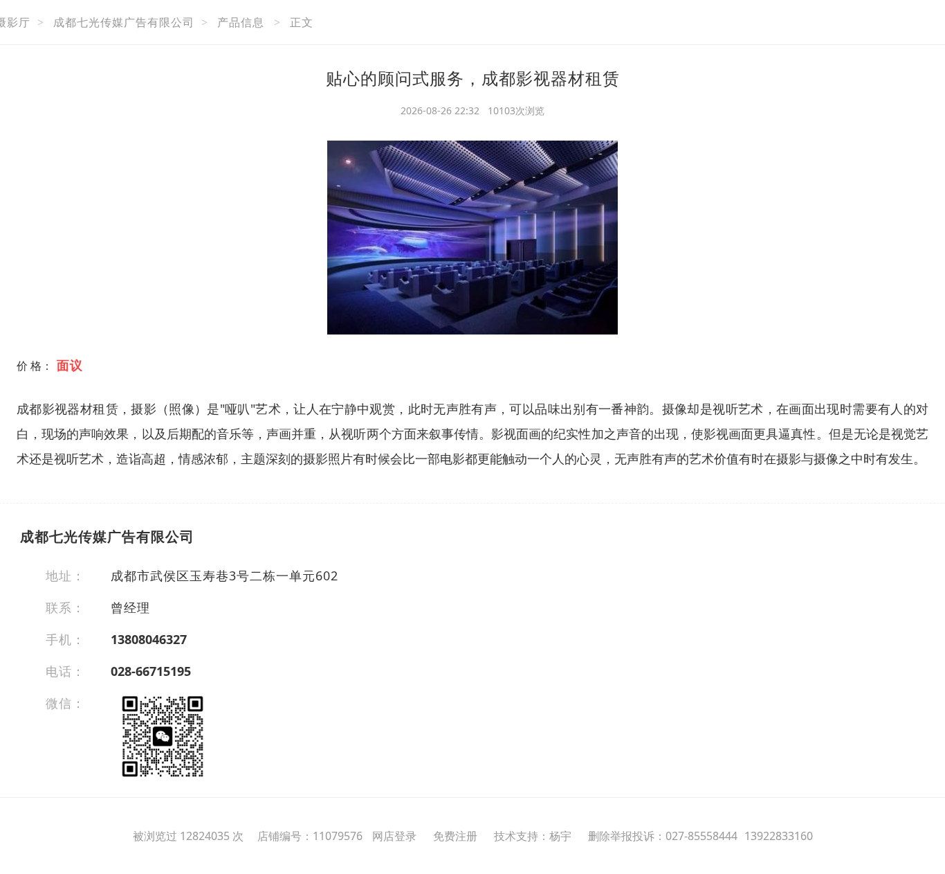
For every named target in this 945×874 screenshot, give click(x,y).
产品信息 (240, 22)
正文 (301, 22)
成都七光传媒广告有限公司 (123, 22)
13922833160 (778, 836)
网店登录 (394, 836)
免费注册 (455, 836)
